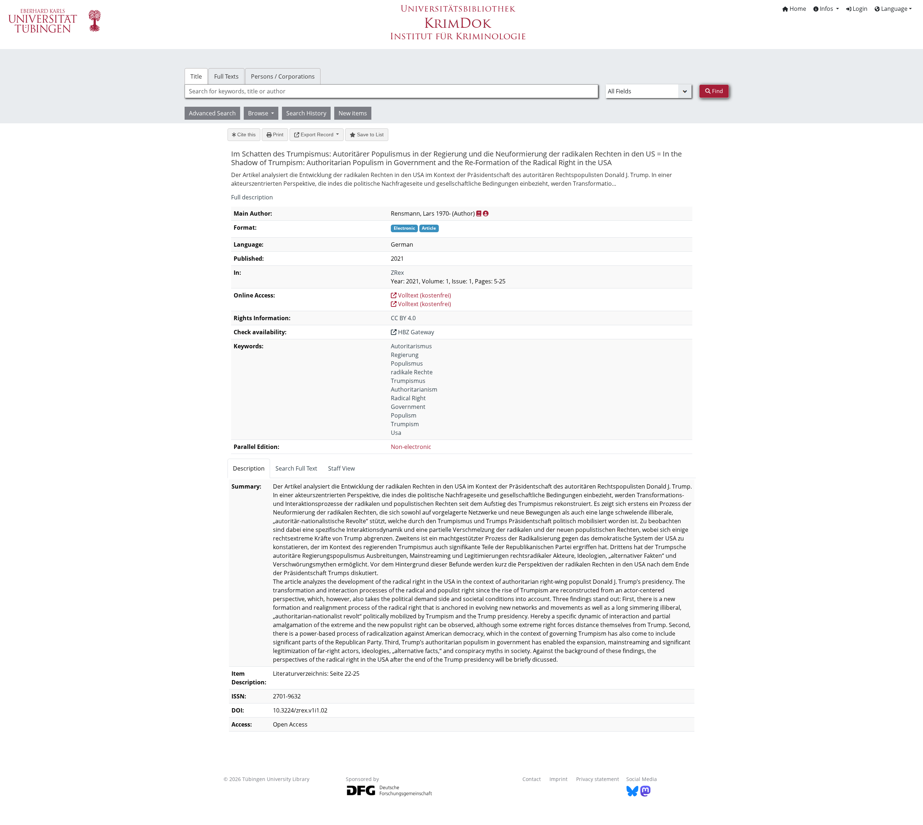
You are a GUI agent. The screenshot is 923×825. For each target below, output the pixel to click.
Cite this (246, 134)
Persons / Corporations (283, 76)
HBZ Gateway (415, 332)
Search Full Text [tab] (296, 468)
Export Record (317, 134)
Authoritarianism (414, 389)
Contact (531, 779)
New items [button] (353, 113)
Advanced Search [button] (212, 113)
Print (277, 134)
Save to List (369, 134)
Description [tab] (249, 468)
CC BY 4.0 (403, 318)
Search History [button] (306, 113)
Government (408, 407)
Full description (252, 197)
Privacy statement (597, 779)
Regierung (405, 355)
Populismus (407, 363)
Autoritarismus (411, 346)
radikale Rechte (412, 372)
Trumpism (405, 424)
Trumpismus (408, 381)
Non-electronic (411, 447)
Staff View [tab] (341, 468)
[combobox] (391, 91)
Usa (396, 433)
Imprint (558, 779)
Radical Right (408, 398)
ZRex (397, 273)
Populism (403, 415)
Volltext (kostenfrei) (424, 295)
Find (717, 90)
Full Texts (226, 76)
